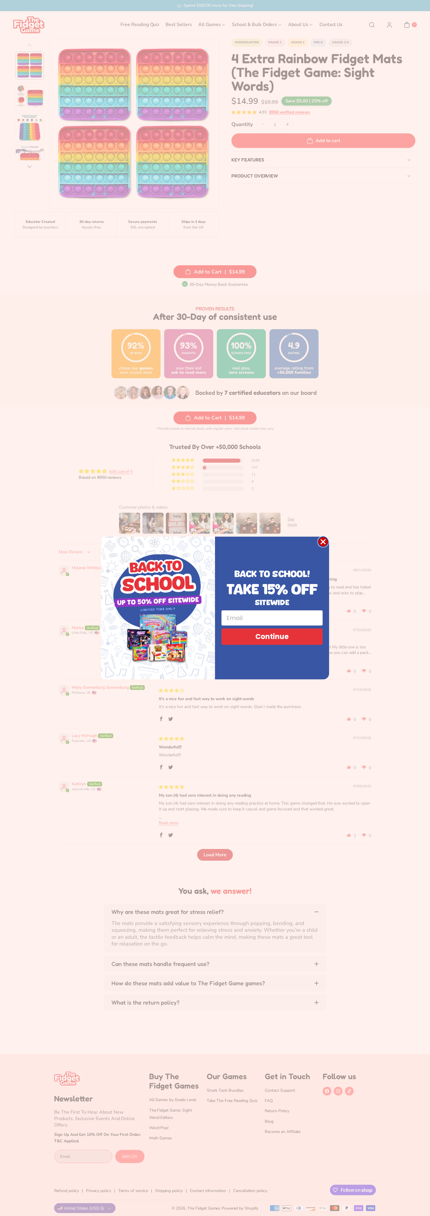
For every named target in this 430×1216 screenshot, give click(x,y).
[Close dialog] (323, 542)
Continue (272, 636)
